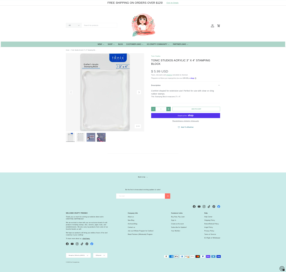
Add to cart (196, 109)
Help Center (208, 217)
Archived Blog (132, 224)
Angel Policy (208, 227)
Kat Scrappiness (74, 262)
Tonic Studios (155, 56)
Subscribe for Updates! (179, 227)
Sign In (173, 220)
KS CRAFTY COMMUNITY (157, 44)
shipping (169, 75)
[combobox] (91, 25)
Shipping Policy (209, 220)
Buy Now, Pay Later (178, 217)
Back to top (142, 177)
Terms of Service (210, 234)
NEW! (100, 44)
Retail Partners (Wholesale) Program (140, 234)
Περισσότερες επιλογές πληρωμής (185, 121)
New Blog (131, 220)
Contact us (131, 227)
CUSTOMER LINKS (133, 44)
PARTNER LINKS (179, 44)
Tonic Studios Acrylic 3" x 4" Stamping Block (83, 50)
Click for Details (172, 3)
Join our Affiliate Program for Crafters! (141, 231)
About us (131, 217)
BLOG (120, 44)
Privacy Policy (209, 231)
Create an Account (177, 224)
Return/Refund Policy (211, 224)
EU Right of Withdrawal (212, 238)
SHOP (110, 44)
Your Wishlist (175, 231)
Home (67, 50)
